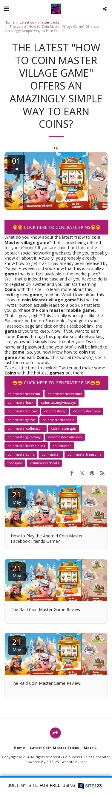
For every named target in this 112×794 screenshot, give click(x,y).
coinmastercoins (86, 411)
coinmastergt (55, 411)
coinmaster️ (51, 454)
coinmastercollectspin (25, 428)
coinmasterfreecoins (64, 393)
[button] (6, 8)
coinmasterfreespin (58, 419)
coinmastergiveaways (58, 402)
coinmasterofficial (22, 411)
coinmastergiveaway (24, 437)
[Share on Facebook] (72, 473)
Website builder (74, 761)
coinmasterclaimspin (65, 437)
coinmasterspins (20, 454)
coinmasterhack (20, 402)
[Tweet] (82, 473)
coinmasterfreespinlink (26, 445)
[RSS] (102, 473)
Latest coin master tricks (39, 22)
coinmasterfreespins (84, 454)
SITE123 (52, 761)
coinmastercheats (44, 463)
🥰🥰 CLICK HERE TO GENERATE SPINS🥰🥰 (56, 227)
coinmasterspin (63, 428)
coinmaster (62, 445)
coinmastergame (21, 419)
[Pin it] (92, 473)
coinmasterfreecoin (23, 393)
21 (16, 497)
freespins (14, 463)
